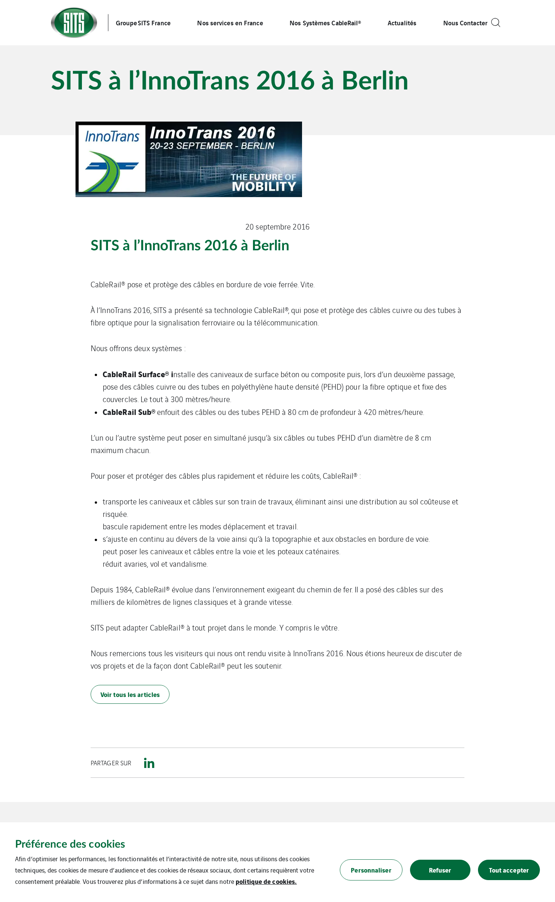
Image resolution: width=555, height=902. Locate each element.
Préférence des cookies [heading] (70, 844)
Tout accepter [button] (509, 869)
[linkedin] (149, 763)
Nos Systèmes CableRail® (325, 22)
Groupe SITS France (143, 22)
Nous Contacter (465, 22)
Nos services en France (230, 22)
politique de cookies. (266, 881)
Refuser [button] (440, 869)
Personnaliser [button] (371, 869)
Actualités (402, 22)
